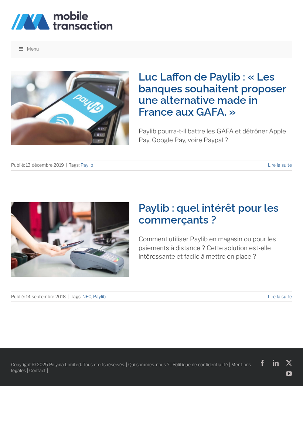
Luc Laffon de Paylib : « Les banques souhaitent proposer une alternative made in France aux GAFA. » (212, 94)
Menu (33, 49)
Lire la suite (280, 165)
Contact (37, 370)
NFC (86, 296)
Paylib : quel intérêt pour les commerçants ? (209, 213)
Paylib (87, 165)
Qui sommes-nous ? (148, 364)
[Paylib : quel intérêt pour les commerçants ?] (70, 239)
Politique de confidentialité (200, 364)
